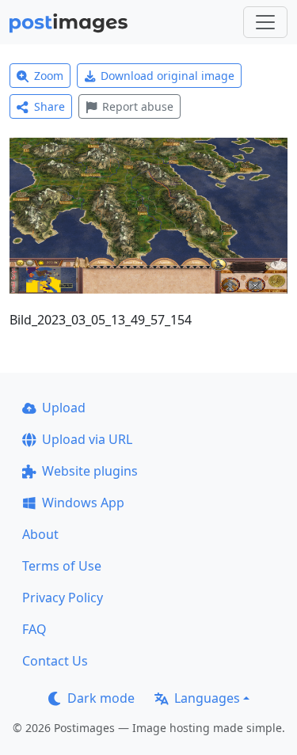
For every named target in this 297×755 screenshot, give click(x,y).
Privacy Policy (62, 597)
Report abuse (137, 106)
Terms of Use (61, 566)
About (40, 534)
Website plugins (90, 471)
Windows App (83, 502)
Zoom (48, 75)
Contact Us (55, 661)
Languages (207, 698)
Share (49, 106)
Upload (64, 407)
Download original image (167, 75)
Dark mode (101, 698)
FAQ (34, 629)
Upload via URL (87, 439)
